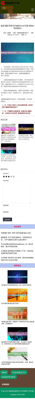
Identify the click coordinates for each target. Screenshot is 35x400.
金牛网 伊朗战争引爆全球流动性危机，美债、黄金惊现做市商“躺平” (17, 363)
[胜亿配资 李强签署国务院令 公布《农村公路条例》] (17, 277)
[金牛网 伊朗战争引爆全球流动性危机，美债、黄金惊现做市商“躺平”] (17, 354)
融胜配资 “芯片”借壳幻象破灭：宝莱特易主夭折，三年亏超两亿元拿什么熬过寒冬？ (16, 238)
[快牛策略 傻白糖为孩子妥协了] (17, 295)
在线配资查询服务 (8, 377)
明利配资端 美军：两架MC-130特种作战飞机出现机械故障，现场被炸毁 (17, 322)
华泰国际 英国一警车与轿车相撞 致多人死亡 (16, 233)
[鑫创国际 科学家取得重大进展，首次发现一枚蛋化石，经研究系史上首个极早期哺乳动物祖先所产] (8, 148)
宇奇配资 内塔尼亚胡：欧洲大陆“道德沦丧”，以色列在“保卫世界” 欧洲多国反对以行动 (17, 112)
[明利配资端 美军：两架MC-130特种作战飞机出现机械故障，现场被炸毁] (17, 313)
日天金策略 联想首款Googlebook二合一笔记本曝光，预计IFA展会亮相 (17, 245)
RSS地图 (24, 391)
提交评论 (7, 220)
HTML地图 (30, 391)
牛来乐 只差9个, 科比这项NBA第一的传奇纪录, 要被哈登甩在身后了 (17, 106)
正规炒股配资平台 (19, 372)
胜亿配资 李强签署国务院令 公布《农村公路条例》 (16, 285)
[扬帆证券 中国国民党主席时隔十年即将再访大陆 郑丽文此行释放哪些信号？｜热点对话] (8, 129)
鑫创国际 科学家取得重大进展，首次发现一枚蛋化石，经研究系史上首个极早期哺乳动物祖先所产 (16, 343)
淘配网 (4, 372)
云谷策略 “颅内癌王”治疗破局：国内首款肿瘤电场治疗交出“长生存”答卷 (17, 258)
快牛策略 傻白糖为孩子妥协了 (10, 303)
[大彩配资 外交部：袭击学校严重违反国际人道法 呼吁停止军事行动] (26, 129)
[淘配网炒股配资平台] (10, 3)
